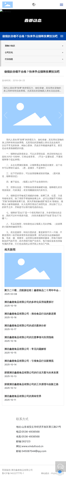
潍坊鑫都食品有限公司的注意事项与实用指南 (29, 337)
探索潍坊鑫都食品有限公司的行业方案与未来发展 (31, 372)
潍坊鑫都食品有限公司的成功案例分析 (25, 325)
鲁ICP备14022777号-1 (13, 473)
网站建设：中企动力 (50, 473)
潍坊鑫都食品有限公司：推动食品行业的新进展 (30, 313)
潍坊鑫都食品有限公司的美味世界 (22, 396)
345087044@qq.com (34, 451)
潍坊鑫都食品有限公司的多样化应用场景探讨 (29, 302)
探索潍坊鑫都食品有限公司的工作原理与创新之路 (31, 384)
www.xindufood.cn (32, 446)
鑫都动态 (33, 20)
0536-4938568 (31, 431)
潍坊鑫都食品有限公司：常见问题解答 (25, 349)
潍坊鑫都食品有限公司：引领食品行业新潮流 (29, 361)
